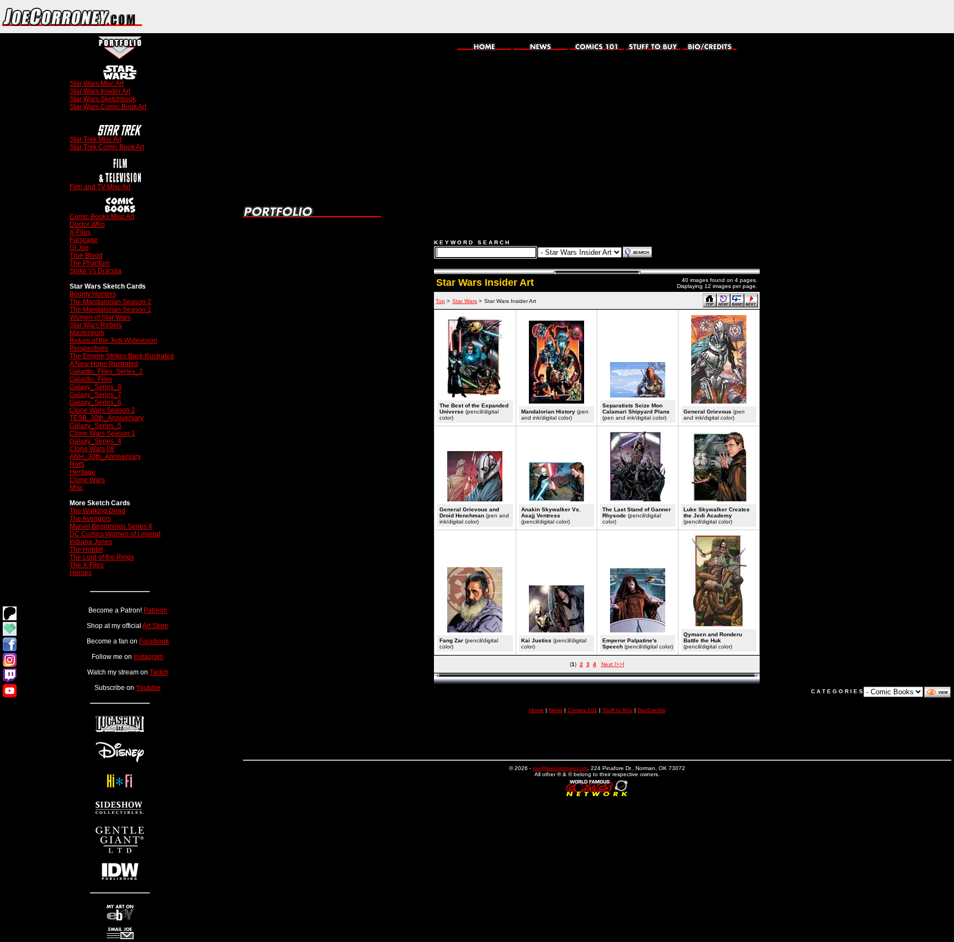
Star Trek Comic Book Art (107, 147)
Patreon (155, 610)
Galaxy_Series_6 (95, 402)
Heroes (81, 573)
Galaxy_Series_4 (95, 441)
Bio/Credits (651, 710)
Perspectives (89, 348)
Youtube (148, 688)
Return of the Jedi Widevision (113, 340)
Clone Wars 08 (92, 449)
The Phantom (90, 263)
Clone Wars (87, 480)
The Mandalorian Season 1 (110, 309)
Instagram (148, 657)
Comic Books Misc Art (102, 217)
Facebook (154, 641)
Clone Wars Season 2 (102, 410)
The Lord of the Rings (102, 557)
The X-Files (87, 565)
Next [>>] (612, 664)
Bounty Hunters (93, 294)
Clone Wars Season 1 (102, 433)
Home (536, 710)
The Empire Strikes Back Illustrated (122, 356)
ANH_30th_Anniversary (105, 456)
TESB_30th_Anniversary (107, 418)
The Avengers (90, 518)
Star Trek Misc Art (95, 139)
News (556, 710)
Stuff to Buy (617, 710)
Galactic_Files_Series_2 (106, 371)
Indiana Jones (91, 542)
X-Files (80, 232)
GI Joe (79, 248)
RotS (77, 464)
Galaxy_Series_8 (95, 387)
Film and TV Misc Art (100, 187)
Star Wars (464, 301)
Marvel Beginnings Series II (111, 526)
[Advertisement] (825, 16)
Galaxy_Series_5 (95, 426)
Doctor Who (87, 224)
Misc (76, 487)
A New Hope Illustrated (104, 364)
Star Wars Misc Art (97, 83)
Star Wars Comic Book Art (108, 107)
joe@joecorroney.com (560, 768)
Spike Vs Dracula (95, 271)
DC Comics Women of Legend (115, 534)
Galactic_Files (91, 379)
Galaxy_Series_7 (95, 395)
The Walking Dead (97, 511)
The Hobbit (86, 549)
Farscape (84, 240)
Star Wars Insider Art (100, 91)
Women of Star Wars (100, 317)
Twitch (159, 672)
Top (440, 301)
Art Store (155, 626)
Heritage (83, 472)
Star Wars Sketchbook (103, 99)
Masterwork (87, 333)
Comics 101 (582, 710)
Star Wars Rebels (96, 325)
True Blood (86, 255)
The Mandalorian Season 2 (110, 302)
